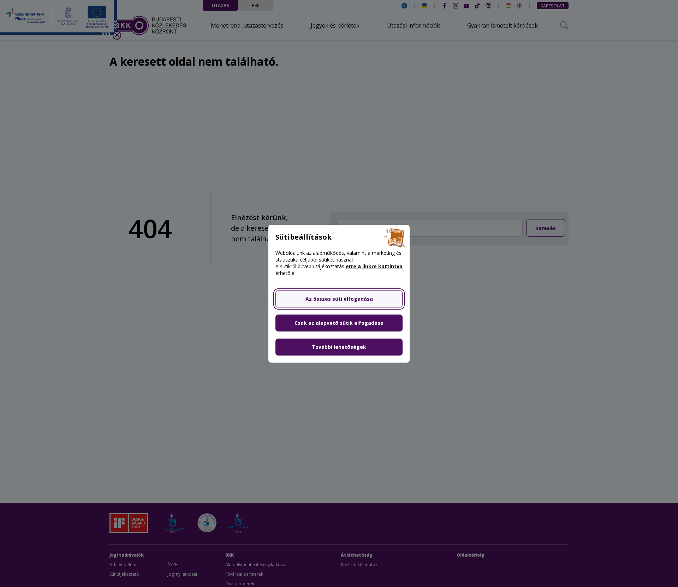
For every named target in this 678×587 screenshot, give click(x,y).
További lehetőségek (339, 347)
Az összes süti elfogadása (339, 298)
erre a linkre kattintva (374, 266)
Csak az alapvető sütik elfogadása (339, 322)
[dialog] (339, 293)
